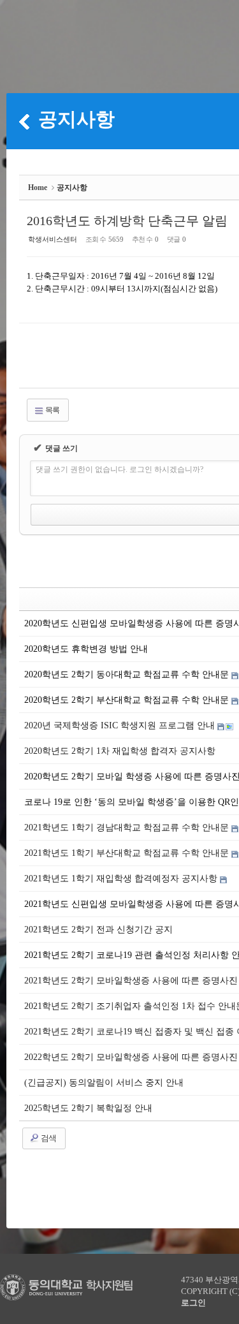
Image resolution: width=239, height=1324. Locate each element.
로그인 (193, 1302)
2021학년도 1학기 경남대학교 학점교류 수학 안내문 (127, 827)
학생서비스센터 (52, 239)
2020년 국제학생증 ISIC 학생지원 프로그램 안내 (120, 725)
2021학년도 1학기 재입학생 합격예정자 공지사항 (122, 878)
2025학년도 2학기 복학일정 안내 (88, 1108)
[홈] (24, 121)
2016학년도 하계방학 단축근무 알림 (127, 221)
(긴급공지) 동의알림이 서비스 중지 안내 (104, 1082)
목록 (51, 410)
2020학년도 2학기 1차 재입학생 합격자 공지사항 (119, 751)
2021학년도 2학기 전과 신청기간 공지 (98, 929)
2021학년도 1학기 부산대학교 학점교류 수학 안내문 (127, 853)
